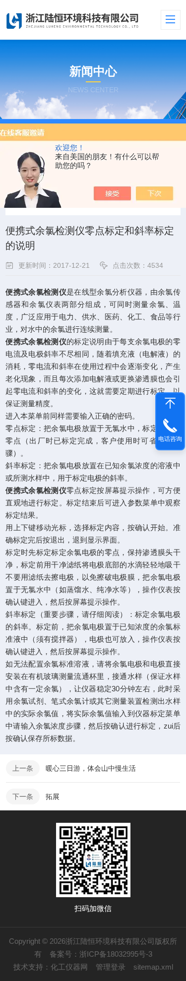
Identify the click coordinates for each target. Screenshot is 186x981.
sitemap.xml (153, 967)
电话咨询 (170, 438)
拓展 (53, 796)
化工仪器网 (69, 967)
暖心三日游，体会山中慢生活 (91, 768)
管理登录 (110, 967)
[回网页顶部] (170, 403)
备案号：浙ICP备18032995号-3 (101, 954)
